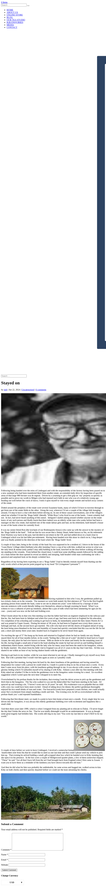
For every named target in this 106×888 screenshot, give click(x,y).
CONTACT (12, 27)
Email (4, 860)
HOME (10, 10)
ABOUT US (12, 12)
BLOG (10, 17)
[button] (25, 583)
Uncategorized (28, 390)
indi (5, 390)
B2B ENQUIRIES (15, 22)
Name (4, 854)
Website (4, 865)
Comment (6, 850)
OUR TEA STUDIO (16, 20)
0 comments (41, 390)
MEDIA (10, 25)
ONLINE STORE (15, 15)
